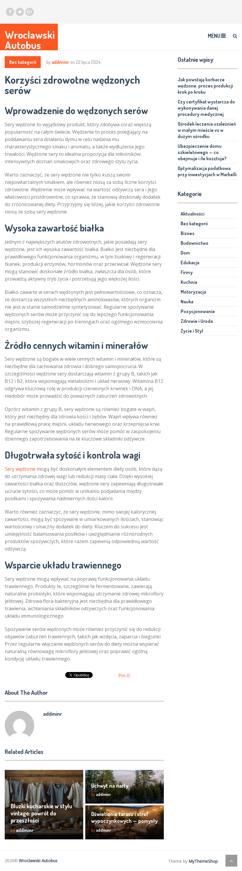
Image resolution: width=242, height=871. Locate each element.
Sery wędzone (20, 469)
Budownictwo (194, 243)
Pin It (124, 675)
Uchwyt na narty (109, 785)
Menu (214, 36)
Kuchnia (189, 282)
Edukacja (190, 262)
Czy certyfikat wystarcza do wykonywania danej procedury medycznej (206, 108)
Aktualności (193, 214)
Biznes (187, 233)
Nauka (187, 302)
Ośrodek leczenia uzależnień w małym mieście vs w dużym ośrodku (207, 130)
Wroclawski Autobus (30, 40)
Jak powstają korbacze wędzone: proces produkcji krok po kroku (205, 86)
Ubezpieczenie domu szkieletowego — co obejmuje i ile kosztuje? (202, 152)
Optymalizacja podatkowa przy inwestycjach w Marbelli (207, 171)
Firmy (187, 272)
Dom (185, 253)
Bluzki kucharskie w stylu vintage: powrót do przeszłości (41, 813)
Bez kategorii (22, 62)
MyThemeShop (203, 861)
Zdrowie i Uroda (197, 321)
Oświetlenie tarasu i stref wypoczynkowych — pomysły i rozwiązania (124, 821)
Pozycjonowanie (198, 311)
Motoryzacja (193, 292)
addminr (60, 62)
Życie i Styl (192, 331)
